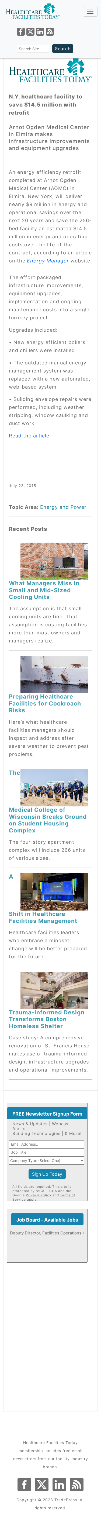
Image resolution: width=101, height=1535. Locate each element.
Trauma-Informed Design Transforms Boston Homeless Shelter (47, 1019)
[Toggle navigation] (90, 11)
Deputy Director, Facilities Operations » (47, 1233)
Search (63, 48)
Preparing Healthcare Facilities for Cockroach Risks (45, 703)
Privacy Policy (38, 1195)
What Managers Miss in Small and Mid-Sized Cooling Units (44, 590)
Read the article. (30, 435)
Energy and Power (63, 507)
